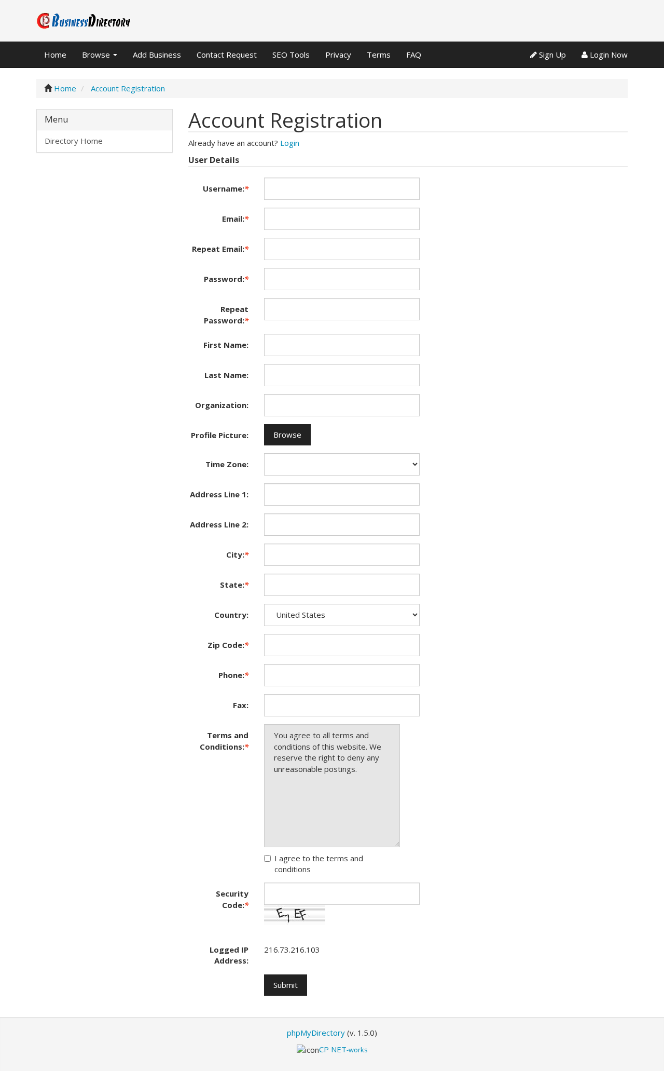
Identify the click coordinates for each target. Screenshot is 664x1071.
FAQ (413, 54)
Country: (231, 614)
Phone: (233, 675)
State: (234, 584)
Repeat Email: (220, 248)
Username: (225, 188)
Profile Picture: (219, 435)
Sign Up (551, 54)
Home (55, 54)
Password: (226, 279)
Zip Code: (228, 645)
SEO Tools (291, 54)
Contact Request (227, 54)
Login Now (608, 54)
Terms (379, 54)
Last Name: (226, 375)
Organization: (221, 405)
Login (289, 143)
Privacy (338, 54)
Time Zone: (226, 464)
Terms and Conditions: (224, 740)
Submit (285, 985)
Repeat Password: (226, 314)
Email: (235, 218)
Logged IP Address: (229, 955)
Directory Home (74, 140)
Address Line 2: (219, 524)
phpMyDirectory (316, 1032)
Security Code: (232, 899)
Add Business (157, 54)
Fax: (240, 705)
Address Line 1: (219, 494)
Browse (97, 54)
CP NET (343, 1049)
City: (237, 554)
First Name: (225, 345)
